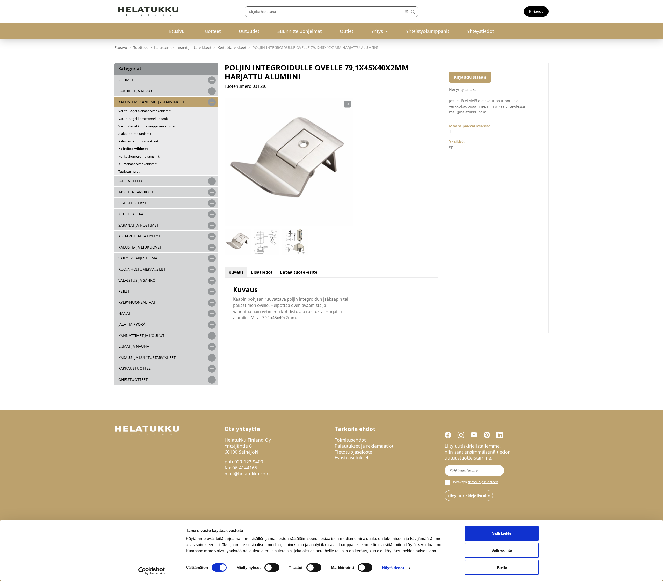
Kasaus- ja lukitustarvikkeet (147, 357)
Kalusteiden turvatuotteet (138, 141)
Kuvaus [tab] (236, 272)
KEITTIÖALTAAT (131, 214)
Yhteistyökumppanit (427, 31)
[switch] (271, 567)
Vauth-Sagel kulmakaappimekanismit (147, 126)
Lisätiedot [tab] (262, 272)
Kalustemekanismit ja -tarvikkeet (182, 47)
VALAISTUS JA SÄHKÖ (136, 280)
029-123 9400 (248, 462)
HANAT (124, 313)
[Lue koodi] (407, 11)
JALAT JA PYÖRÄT (132, 324)
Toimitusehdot (350, 440)
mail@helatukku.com (247, 473)
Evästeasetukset (352, 457)
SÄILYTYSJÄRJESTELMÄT (138, 258)
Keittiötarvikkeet (232, 47)
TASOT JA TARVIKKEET (137, 192)
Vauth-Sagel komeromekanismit (143, 118)
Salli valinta (501, 550)
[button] (347, 104)
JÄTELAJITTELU (131, 180)
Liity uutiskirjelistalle (469, 495)
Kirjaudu (536, 11)
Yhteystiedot (480, 31)
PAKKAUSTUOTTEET (135, 368)
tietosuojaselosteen (483, 482)
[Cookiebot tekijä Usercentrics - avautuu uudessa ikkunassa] (151, 571)
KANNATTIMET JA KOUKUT (141, 335)
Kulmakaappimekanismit (137, 164)
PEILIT (123, 291)
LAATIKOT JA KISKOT (136, 90)
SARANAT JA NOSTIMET (138, 225)
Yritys (377, 31)
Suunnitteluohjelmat (299, 31)
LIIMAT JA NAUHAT (134, 346)
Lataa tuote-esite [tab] (299, 272)
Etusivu (177, 31)
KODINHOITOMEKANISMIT (141, 269)
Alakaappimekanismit (135, 133)
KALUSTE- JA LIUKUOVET (140, 247)
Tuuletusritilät (129, 171)
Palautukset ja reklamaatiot (364, 446)
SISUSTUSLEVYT (132, 202)
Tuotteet (212, 31)
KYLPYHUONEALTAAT (136, 302)
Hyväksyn (474, 482)
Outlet (346, 31)
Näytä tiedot (393, 567)
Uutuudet (249, 31)
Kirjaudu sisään (470, 77)
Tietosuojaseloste (353, 452)
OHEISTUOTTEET (133, 379)
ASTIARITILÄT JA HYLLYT (139, 236)
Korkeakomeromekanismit (139, 156)
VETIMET (126, 79)
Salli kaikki (501, 533)
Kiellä (502, 567)
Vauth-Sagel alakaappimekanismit (144, 110)
